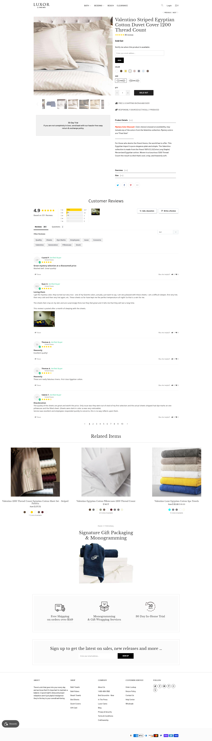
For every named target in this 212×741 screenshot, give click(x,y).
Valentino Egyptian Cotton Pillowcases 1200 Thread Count (106, 473)
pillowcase (66, 245)
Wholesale (129, 704)
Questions (56, 227)
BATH (86, 5)
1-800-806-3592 (104, 691)
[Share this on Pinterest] (130, 185)
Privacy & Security (105, 712)
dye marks (61, 240)
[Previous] (37, 104)
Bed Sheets (74, 699)
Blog (99, 708)
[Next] (108, 104)
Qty (116, 88)
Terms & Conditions (105, 716)
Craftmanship (103, 720)
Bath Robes (74, 691)
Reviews (38, 227)
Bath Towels (75, 687)
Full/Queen (120, 80)
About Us (101, 687)
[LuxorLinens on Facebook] (160, 686)
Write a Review (170, 211)
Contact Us (130, 695)
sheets (49, 240)
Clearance (122, 5)
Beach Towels (75, 695)
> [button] (127, 424)
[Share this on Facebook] (124, 185)
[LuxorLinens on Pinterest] (169, 686)
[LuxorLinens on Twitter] (155, 686)
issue (86, 240)
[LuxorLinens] (59, 5)
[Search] (162, 5)
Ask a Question (148, 211)
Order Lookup (131, 687)
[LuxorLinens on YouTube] (164, 686)
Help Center (130, 699)
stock (78, 245)
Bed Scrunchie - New (106, 695)
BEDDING (98, 5)
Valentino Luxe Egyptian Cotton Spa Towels (176, 473)
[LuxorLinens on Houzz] (155, 690)
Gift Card (73, 708)
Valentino (40, 245)
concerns (97, 240)
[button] (173, 274)
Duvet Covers (75, 704)
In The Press (102, 699)
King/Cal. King (134, 80)
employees (75, 240)
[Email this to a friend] (137, 185)
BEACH (111, 5)
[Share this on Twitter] (117, 185)
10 (122, 424)
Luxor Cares (102, 704)
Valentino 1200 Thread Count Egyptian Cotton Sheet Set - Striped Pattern (35, 473)
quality (39, 240)
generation (53, 245)
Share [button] (39, 274)
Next (175, 12)
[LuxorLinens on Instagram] (173, 686)
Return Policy (131, 691)
